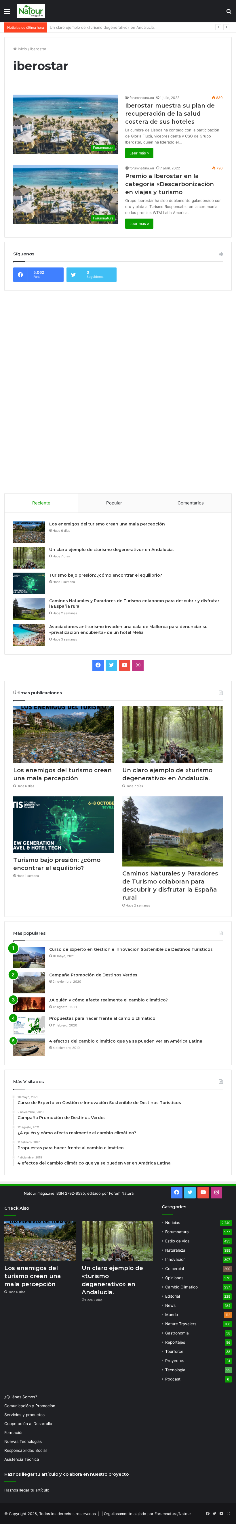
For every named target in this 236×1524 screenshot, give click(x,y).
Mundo (171, 1314)
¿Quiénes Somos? (20, 1397)
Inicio (22, 49)
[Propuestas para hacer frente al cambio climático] (29, 1025)
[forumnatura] (31, 11)
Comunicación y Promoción (29, 1405)
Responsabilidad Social (25, 1450)
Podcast (172, 1379)
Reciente (41, 503)
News (170, 1305)
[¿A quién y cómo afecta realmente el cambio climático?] (29, 1004)
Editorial (172, 1296)
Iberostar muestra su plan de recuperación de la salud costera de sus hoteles (170, 113)
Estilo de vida (177, 1241)
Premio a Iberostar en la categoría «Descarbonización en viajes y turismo (169, 184)
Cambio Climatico (181, 1287)
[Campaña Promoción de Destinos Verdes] (29, 983)
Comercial (174, 1268)
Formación (14, 1432)
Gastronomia (177, 1333)
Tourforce (174, 1351)
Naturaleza (175, 1250)
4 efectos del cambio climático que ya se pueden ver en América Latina (125, 1041)
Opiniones (174, 1278)
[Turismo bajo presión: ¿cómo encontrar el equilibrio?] (29, 583)
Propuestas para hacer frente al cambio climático (102, 1018)
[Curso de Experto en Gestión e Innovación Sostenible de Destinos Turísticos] (29, 957)
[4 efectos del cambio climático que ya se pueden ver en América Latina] (29, 1047)
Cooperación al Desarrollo (28, 1423)
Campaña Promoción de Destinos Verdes (93, 975)
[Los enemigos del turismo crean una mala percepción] (29, 532)
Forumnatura (177, 1231)
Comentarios (191, 503)
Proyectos (174, 1360)
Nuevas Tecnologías (23, 1441)
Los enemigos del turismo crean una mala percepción (107, 524)
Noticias (172, 1222)
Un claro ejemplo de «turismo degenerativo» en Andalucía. (111, 549)
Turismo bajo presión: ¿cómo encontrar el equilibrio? (97, 27)
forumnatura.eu (142, 97)
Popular (114, 503)
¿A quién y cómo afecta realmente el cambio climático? (108, 1000)
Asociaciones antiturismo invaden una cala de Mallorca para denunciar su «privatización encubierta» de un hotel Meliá (128, 629)
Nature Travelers (180, 1324)
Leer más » (139, 153)
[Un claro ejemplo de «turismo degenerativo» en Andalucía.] (29, 558)
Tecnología (175, 1370)
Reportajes (175, 1342)
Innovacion (175, 1259)
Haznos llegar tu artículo (26, 1490)
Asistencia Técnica (21, 1459)
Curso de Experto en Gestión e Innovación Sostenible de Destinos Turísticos (131, 949)
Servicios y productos (24, 1414)
